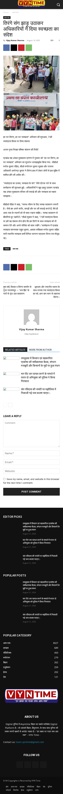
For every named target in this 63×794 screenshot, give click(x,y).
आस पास (15, 12)
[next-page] (10, 405)
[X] (14, 47)
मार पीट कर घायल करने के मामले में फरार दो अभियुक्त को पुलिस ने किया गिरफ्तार (38, 377)
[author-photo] (31, 324)
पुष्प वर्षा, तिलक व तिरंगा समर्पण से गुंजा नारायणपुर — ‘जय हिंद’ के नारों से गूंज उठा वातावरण (17, 290)
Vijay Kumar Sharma (15, 40)
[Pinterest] (21, 47)
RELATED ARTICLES (15, 350)
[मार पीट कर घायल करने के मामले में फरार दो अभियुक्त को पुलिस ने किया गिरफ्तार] (11, 377)
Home (6, 12)
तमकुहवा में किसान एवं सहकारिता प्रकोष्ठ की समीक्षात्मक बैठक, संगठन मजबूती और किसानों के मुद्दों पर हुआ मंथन (40, 362)
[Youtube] (43, 765)
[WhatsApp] (29, 47)
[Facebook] (6, 47)
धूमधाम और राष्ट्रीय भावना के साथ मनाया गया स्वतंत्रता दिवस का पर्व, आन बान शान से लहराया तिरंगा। (46, 292)
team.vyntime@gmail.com (30, 742)
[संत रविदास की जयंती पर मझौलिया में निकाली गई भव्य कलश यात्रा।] (11, 393)
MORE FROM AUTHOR (40, 350)
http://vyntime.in (31, 334)
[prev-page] (5, 405)
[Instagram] (27, 765)
